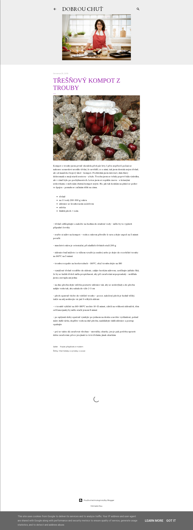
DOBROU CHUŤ (82, 9)
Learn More (154, 520)
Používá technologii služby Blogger (99, 500)
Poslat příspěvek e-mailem (71, 346)
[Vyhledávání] (138, 8)
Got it (171, 520)
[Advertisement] (96, 470)
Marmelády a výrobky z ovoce (72, 351)
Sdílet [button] (55, 346)
